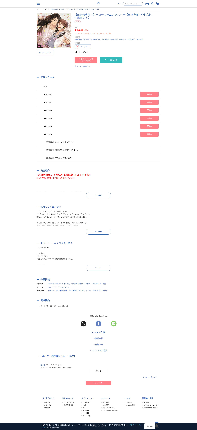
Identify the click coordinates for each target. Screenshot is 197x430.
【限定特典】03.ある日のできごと (58, 158)
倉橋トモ (51, 290)
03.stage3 (48, 110)
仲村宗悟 (51, 284)
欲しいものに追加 (45, 52)
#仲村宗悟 (98, 338)
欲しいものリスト (109, 408)
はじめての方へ (69, 402)
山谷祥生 (74, 284)
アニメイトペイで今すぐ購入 (86, 60)
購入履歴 (106, 402)
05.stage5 (48, 126)
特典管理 (106, 405)
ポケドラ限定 (73, 290)
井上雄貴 (103, 284)
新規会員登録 (68, 405)
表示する (98, 371)
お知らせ (129, 402)
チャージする (87, 416)
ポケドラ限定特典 (61, 290)
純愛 (94, 290)
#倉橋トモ (98, 344)
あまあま (82, 290)
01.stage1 (48, 94)
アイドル (89, 290)
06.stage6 (48, 134)
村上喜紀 (67, 284)
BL (84, 408)
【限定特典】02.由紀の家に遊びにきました (61, 150)
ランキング (86, 402)
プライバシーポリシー (151, 405)
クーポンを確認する (83, 66)
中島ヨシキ (59, 284)
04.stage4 (48, 118)
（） (85, 52)
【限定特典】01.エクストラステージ (59, 142)
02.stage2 (48, 102)
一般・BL (47, 402)
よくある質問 (130, 405)
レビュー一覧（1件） (150, 377)
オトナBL (47, 408)
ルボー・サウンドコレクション (58, 287)
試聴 (45, 86)
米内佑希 (95, 284)
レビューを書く (98, 383)
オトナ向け (48, 405)
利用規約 (147, 402)
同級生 (99, 290)
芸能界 (105, 290)
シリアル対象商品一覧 (110, 410)
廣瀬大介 (81, 284)
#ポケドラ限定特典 (98, 350)
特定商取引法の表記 (150, 408)
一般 (84, 405)
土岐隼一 (88, 284)
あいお (42, 365)
